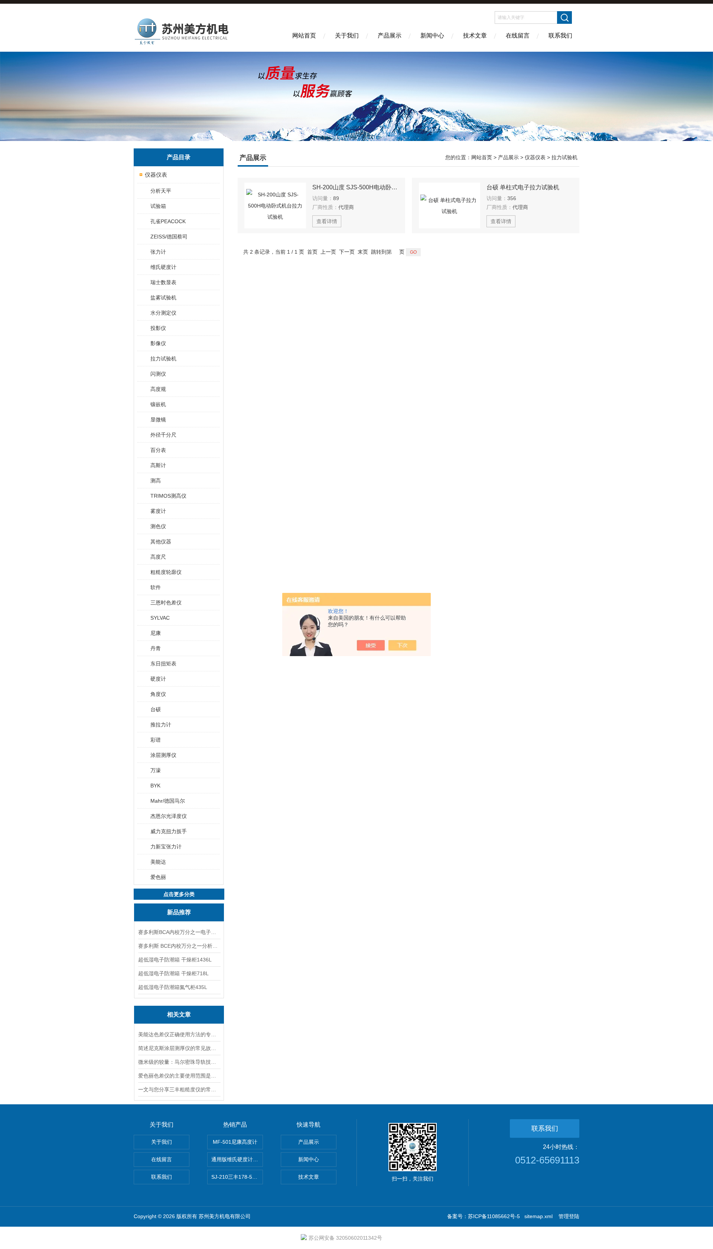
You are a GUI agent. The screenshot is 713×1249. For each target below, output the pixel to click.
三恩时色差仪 (166, 603)
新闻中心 (432, 35)
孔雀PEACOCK (168, 221)
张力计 (158, 252)
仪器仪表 (156, 174)
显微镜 (158, 420)
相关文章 (179, 1014)
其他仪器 (160, 542)
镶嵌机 (158, 404)
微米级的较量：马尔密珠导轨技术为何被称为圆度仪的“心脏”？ (179, 1062)
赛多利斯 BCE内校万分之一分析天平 (179, 946)
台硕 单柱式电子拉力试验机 (522, 187)
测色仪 (158, 526)
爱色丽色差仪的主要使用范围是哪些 (179, 1076)
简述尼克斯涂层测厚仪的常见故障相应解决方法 (179, 1048)
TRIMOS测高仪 (168, 496)
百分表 (158, 450)
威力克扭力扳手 (168, 831)
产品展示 (389, 35)
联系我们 (560, 35)
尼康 (155, 633)
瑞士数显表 (163, 282)
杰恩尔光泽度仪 (168, 816)
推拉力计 (160, 725)
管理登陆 (569, 1216)
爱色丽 (158, 877)
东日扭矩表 (163, 664)
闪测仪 (158, 374)
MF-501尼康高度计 (235, 1142)
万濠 (155, 770)
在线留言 (518, 35)
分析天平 (160, 191)
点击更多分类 (179, 894)
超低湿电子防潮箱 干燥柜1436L (175, 960)
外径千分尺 (163, 435)
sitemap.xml (538, 1216)
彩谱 (155, 740)
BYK (155, 786)
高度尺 (158, 557)
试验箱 (158, 206)
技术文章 (475, 35)
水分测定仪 (163, 313)
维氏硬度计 (163, 267)
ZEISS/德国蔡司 (169, 237)
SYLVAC (160, 618)
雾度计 (158, 511)
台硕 (155, 709)
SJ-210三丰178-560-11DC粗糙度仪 (237, 1177)
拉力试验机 (163, 359)
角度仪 (158, 694)
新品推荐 (179, 912)
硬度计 (158, 679)
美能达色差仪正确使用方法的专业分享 (179, 1034)
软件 (155, 587)
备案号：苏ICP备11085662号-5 (483, 1216)
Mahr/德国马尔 (167, 801)
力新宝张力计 (166, 847)
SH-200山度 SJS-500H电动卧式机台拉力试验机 (355, 187)
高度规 (158, 389)
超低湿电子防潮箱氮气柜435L (172, 987)
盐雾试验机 (163, 298)
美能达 (158, 862)
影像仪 (158, 343)
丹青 (155, 648)
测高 (155, 481)
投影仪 (158, 328)
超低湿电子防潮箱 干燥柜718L (173, 973)
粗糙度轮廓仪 (166, 572)
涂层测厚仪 (163, 755)
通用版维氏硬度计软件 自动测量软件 (237, 1159)
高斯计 (158, 465)
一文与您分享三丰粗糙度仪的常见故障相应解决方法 (179, 1089)
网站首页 (304, 35)
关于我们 (347, 35)
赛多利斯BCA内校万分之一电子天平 (179, 932)
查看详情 (326, 221)
